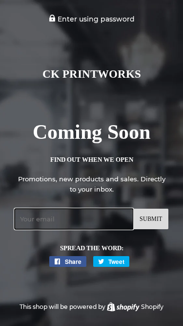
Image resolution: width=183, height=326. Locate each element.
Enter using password (95, 19)
